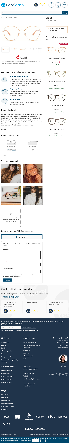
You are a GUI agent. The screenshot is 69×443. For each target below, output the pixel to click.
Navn (5, 262)
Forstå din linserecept (29, 373)
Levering (3, 348)
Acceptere (35, 441)
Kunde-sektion (27, 359)
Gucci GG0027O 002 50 (57, 105)
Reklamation (26, 350)
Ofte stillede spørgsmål (29, 342)
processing (14, 275)
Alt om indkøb (5, 342)
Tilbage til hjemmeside (6, 434)
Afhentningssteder (6, 351)
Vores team (4, 398)
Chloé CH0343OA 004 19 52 (56, 82)
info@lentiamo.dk (63, 347)
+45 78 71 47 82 (63, 345)
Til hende (10, 17)
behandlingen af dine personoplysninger (27, 330)
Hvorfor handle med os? (8, 406)
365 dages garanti (28, 356)
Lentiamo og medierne (7, 404)
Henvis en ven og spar (7, 376)
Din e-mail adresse (8, 268)
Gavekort (3, 354)
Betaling (3, 345)
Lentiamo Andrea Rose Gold (56, 58)
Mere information (25, 441)
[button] (5, 49)
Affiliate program (6, 379)
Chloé (15, 17)
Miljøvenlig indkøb (6, 382)
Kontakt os (4, 409)
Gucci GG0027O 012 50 (57, 129)
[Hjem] (2, 17)
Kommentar (6, 249)
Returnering (26, 353)
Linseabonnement (6, 371)
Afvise (43, 441)
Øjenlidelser (26, 376)
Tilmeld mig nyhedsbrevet (28, 327)
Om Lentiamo (5, 395)
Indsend (7, 280)
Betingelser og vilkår (7, 357)
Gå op (15, 434)
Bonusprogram (5, 373)
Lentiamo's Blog (5, 401)
